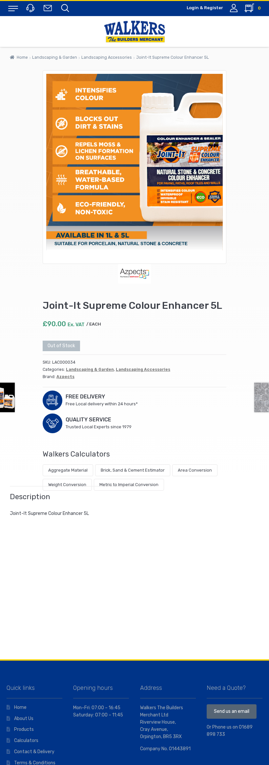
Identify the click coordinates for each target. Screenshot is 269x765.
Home (22, 57)
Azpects (65, 376)
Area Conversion (195, 470)
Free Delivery (85, 396)
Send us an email (231, 711)
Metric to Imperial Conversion (128, 484)
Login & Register (205, 7)
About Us (23, 718)
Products (24, 729)
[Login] (234, 8)
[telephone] (31, 8)
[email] (49, 8)
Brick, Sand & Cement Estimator (133, 470)
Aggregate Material (68, 470)
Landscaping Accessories (106, 57)
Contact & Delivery (34, 751)
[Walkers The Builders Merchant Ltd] (134, 31)
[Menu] (13, 8)
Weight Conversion (67, 484)
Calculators (26, 740)
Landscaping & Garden (54, 57)
